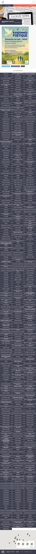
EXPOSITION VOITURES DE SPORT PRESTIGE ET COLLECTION (18, 94)
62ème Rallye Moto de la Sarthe (6, 363)
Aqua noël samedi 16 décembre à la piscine (18, 461)
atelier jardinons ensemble (18, 465)
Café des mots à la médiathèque (18, 395)
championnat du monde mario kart (6, 510)
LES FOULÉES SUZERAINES (30, 524)
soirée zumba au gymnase (18, 399)
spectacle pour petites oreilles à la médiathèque (18, 341)
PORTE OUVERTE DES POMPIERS (6, 78)
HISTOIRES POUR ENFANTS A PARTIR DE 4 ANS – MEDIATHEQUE (6, 427)
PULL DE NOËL (6, 216)
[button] (20, 540)
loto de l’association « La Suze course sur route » (6, 472)
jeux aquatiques (6, 490)
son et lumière (17, 198)
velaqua (6, 506)
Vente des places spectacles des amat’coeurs (30, 325)
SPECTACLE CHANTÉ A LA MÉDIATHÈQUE (30, 227)
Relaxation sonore (30, 125)
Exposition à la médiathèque (30, 105)
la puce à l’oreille (18, 191)
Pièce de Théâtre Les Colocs (30, 438)
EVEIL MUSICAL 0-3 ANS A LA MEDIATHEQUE (30, 307)
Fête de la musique (6, 82)
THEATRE (18, 243)
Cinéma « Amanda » (30, 379)
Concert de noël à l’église (18, 293)
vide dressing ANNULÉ (30, 82)
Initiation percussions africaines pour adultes (30, 400)
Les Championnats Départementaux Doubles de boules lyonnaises (6, 441)
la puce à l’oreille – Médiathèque (30, 336)
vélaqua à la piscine (6, 420)
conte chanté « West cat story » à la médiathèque (6, 476)
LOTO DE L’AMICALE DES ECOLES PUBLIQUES (18, 456)
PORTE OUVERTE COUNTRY (6, 236)
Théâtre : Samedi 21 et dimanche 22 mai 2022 (18, 270)
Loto (18, 327)
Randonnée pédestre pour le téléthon (6, 390)
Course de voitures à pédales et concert (18, 241)
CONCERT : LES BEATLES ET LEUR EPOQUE (6, 300)
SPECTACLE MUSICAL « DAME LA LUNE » (18, 268)
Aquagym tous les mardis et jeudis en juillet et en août (18, 132)
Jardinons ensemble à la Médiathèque (6, 447)
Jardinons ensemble (18, 442)
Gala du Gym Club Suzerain (17, 295)
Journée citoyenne (6, 442)
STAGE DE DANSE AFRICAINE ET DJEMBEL (18, 366)
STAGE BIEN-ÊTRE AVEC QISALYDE (18, 225)
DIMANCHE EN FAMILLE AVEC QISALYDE (30, 209)
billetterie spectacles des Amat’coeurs (6, 214)
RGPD (22, 551)
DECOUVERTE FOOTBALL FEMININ (30, 352)
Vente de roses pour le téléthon (18, 388)
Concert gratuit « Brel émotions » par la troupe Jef (18, 345)
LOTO (30, 146)
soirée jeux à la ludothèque (18, 433)
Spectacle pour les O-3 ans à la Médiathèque (18, 447)
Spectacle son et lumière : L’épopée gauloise (18, 103)
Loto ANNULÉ (30, 320)
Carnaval (30, 96)
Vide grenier (6, 87)
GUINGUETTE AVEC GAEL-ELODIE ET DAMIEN (30, 80)
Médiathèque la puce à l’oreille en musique (6, 474)
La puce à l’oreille (6, 139)
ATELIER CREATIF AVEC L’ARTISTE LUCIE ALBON (30, 300)
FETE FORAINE (6, 250)
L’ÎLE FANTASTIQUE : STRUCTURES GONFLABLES (6, 266)
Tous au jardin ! (6, 370)
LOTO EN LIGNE (6, 259)
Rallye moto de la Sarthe (18, 322)
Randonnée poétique (18, 139)
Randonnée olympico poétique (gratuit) (18, 205)
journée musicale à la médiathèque (6, 519)
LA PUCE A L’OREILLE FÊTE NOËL (18, 381)
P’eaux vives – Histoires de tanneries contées (6, 325)
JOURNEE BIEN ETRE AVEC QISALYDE (18, 209)
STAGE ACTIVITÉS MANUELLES (18, 207)
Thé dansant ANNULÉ (6, 322)
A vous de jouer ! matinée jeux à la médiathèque (6, 338)
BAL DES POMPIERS (18, 78)
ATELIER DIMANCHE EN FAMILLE (6, 227)
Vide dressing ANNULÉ (18, 320)
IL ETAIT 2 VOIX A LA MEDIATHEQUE (6, 268)
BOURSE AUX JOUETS (30, 173)
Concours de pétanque (30, 78)
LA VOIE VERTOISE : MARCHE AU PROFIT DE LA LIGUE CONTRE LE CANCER (30, 73)
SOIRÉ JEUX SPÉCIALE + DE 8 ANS (6, 225)
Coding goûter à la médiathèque (18, 463)
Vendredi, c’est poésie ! (6, 202)
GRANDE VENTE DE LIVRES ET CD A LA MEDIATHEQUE (30, 316)
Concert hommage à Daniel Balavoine (18, 116)
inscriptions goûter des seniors (30, 472)
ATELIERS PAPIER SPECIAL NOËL (30, 302)
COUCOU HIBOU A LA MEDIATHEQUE (6, 270)
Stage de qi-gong (30, 132)
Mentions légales (17, 552)
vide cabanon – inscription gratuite (18, 155)
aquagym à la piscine (5, 415)
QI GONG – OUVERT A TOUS (18, 182)
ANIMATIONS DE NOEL (30, 159)
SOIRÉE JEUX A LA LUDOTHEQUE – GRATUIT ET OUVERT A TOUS (18, 232)
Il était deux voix (30, 150)
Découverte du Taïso (18, 309)
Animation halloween (18, 112)
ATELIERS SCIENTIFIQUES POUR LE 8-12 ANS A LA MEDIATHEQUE (18, 311)
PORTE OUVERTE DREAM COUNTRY (6, 173)
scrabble (18, 175)
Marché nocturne (6, 80)
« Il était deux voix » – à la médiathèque (18, 393)
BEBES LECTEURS (6, 234)
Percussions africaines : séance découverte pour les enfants (6, 402)
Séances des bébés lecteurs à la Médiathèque (30, 447)
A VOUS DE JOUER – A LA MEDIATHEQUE (30, 381)
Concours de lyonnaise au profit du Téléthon (30, 386)
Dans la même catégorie (18, 70)
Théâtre (6, 361)
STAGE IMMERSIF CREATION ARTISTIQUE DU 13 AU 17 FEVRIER (6, 261)
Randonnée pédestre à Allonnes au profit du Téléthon (6, 329)
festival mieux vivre (30, 431)
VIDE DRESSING (6, 157)
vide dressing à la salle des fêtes (18, 377)
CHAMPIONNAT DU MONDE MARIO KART (18, 519)
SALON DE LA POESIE (30, 277)
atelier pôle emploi (6, 318)
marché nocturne (30, 481)
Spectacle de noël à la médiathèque (6, 461)
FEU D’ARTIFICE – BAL (18, 313)
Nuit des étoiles (30, 137)
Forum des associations (30, 180)
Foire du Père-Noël (6, 164)
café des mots (30, 526)
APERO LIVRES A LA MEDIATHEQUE (18, 252)
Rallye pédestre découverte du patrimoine (6, 438)
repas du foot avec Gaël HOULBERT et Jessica (6, 205)
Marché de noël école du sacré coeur (18, 107)
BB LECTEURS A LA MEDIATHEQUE (6, 252)
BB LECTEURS (6, 116)
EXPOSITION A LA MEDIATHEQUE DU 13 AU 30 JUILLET (6, 313)
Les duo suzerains (18, 338)
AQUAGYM (17, 98)
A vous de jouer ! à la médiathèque (18, 137)
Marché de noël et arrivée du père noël (30, 334)
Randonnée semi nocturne (6, 132)
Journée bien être (6, 130)
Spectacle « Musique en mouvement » (6, 436)
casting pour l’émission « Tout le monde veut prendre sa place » (6, 320)
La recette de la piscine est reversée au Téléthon (18, 386)
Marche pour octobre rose (30, 121)
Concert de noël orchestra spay (5, 107)
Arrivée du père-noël (30, 458)
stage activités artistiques (6, 200)
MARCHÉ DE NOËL (30, 157)
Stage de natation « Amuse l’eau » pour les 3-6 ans (30, 207)
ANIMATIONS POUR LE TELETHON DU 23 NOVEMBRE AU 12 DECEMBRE (6, 110)
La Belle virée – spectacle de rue (18, 347)
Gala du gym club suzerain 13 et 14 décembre (6, 334)
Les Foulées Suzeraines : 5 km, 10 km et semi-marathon (30, 404)
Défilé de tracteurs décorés (30, 216)
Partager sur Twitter (6, 66)
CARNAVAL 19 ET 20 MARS (18, 279)
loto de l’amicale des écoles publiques (30, 470)
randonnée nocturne (18, 481)
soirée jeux (6, 166)
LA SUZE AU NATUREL (30, 243)
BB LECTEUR (18, 105)
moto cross (18, 356)
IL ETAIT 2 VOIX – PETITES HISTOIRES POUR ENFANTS (30, 338)
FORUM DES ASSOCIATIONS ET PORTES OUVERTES (30, 234)
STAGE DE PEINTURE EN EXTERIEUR (18, 524)
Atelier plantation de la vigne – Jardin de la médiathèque (30, 395)
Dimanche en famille (30, 123)
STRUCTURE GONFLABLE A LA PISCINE (30, 363)
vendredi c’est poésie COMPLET (6, 465)
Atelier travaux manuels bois (30, 116)
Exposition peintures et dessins (6, 352)
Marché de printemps (18, 202)
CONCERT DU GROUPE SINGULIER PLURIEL (30, 221)
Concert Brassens (6, 123)
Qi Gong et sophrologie (30, 89)
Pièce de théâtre (18, 440)
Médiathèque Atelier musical (6, 524)
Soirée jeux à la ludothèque (30, 295)
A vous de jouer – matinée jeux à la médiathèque (18, 370)
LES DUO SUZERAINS (6, 304)
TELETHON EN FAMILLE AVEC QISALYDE (6, 218)
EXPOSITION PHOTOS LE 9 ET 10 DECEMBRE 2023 (18, 216)
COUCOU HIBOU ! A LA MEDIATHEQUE (30, 304)
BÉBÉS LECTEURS (18, 286)
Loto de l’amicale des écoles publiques (6, 386)
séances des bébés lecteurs (6, 399)
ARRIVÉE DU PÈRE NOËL (6, 159)
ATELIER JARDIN (30, 250)
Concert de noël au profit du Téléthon (18, 218)
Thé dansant (6, 404)
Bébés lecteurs (6, 73)
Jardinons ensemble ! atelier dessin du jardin (30, 476)
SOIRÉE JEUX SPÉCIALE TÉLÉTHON (30, 218)
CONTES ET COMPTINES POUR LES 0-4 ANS (30, 92)
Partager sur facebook (15, 66)
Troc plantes (18, 123)
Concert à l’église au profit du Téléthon (30, 112)
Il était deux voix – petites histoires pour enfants (30, 359)
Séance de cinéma (18, 438)
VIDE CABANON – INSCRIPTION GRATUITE (18, 96)
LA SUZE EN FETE (5, 209)
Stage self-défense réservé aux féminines (30, 139)
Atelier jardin (18, 379)
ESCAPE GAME (6, 114)
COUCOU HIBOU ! (5, 286)
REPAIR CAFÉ (18, 474)
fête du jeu (30, 87)
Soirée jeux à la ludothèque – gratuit (30, 467)
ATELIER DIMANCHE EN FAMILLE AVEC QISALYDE (30, 225)
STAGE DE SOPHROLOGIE (6, 454)
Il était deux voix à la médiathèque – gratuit (30, 370)
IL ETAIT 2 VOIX (18, 114)
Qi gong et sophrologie (18, 130)
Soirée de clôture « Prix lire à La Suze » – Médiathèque (6, 341)
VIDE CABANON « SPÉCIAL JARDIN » (18, 257)
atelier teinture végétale (6, 343)
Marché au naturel (6, 146)
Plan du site (26, 551)
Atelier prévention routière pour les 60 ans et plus (18, 193)
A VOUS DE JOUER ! (30, 114)
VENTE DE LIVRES (18, 245)
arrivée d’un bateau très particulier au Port (18, 361)
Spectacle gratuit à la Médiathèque (18, 431)
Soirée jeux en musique (18, 352)
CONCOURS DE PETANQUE (18, 236)
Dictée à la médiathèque (6, 191)
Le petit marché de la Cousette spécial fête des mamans (30, 436)
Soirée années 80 (6, 155)
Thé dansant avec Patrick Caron (30, 327)
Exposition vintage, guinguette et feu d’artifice (18, 135)
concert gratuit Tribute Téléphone (30, 345)
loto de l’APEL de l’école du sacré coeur (6, 470)
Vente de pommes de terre (18, 121)
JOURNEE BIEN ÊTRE (18, 157)
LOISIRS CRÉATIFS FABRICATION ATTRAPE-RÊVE (18, 427)
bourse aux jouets (18, 336)
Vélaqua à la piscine (30, 424)
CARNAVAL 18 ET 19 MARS (30, 257)
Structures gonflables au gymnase (30, 461)
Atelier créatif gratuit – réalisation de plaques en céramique (30, 456)
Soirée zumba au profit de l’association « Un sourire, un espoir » (6, 357)
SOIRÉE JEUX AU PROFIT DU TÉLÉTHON (30, 266)
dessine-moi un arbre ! (6, 515)
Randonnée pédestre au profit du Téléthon (6, 293)
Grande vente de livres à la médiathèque (30, 191)
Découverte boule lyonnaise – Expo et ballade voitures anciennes (6, 141)
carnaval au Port (18, 372)
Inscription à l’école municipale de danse (30, 343)
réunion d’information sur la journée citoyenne (18, 522)
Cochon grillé (18, 87)
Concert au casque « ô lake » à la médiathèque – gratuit (30, 368)
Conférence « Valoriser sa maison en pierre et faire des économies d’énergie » (6, 244)
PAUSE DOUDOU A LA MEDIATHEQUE (30, 311)
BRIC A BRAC (30, 236)
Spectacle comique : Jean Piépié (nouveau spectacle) (6, 463)
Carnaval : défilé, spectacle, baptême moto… (30, 318)
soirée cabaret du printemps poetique (18, 526)
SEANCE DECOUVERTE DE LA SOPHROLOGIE (18, 298)
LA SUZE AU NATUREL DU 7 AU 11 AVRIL (6, 96)
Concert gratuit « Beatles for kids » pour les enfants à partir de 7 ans (18, 74)
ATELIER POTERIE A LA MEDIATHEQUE (17, 234)
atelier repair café (6, 526)
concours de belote (6, 180)
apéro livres (18, 189)
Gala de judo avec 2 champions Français (30, 433)
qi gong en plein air (18, 89)
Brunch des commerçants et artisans (6, 85)
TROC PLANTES (6, 232)
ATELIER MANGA (6, 89)
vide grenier (30, 198)
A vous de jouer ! (18, 80)
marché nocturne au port (30, 429)
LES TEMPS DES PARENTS (30, 284)
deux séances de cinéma (6, 397)
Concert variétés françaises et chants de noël (30, 162)
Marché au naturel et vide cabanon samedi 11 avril (30, 94)
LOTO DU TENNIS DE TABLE (6, 105)
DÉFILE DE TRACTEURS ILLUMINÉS (18, 266)
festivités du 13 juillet (18, 429)
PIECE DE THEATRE (18, 277)
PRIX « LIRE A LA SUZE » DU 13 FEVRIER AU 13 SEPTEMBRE (18, 375)
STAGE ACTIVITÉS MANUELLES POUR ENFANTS (30, 223)
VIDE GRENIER (18, 146)
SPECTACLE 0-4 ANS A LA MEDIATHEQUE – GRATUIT (6, 248)
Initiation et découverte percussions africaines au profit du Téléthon (30, 293)
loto (30, 107)
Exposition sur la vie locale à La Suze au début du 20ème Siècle (18, 397)
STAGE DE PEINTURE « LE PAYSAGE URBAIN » (6, 433)
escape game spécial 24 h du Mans (6, 241)
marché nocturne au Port (5, 431)
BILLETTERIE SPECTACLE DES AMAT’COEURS (18, 291)
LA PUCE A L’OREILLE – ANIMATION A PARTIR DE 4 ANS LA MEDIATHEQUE (30, 309)
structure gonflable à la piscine (18, 413)
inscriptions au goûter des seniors (18, 472)
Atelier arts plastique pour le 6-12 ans (30, 103)
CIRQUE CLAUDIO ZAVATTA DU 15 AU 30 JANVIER (30, 286)
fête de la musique (18, 82)
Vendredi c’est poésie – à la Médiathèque (18, 384)
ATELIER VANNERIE (30, 275)
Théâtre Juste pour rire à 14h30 (30, 442)
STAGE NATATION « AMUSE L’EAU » (6, 103)
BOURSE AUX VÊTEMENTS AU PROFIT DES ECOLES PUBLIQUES (5, 456)
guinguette (6, 189)
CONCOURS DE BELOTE (30, 232)
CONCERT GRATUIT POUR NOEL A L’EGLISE (18, 160)
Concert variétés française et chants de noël (30, 329)
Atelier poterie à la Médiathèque (30, 347)
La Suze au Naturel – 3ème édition (30, 202)
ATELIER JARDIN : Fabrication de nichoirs (6, 302)
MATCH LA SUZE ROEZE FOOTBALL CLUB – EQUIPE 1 (18, 259)
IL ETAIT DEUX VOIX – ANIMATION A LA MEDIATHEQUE (6, 311)
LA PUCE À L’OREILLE (18, 227)
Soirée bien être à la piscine (6, 449)
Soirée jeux (6, 98)
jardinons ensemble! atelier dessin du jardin (18, 476)
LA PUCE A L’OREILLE (18, 275)
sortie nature (18, 318)
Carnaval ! (18, 449)
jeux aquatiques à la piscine (18, 406)
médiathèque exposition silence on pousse (30, 522)
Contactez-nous (13, 552)
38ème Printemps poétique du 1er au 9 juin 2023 (30, 261)
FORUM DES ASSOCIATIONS (6, 309)
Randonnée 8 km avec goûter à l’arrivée (30, 144)
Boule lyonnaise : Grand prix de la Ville (6, 406)
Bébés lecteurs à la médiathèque (30, 189)
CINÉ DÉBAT (6, 245)
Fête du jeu (30, 141)
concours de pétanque (6, 182)
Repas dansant (30, 164)
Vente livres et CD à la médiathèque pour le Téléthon (30, 388)
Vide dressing (30, 200)
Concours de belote (30, 130)
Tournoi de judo (6, 372)
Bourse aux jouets (6, 121)
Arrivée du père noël (30, 390)
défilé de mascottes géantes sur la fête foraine (30, 372)
